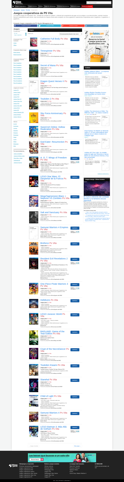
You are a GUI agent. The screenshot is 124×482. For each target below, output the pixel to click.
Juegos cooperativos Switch (26, 471)
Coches (15, 128)
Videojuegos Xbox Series (51, 473)
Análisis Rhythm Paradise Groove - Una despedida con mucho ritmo (95, 93)
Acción (15, 124)
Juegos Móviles (17, 114)
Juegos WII (16, 110)
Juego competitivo (18, 153)
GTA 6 (71, 471)
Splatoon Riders (74, 469)
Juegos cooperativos (20, 6)
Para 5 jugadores (17, 69)
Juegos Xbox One (17, 101)
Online (15, 43)
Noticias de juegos (75, 6)
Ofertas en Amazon (87, 6)
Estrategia (15, 135)
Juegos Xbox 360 (17, 105)
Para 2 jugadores (17, 63)
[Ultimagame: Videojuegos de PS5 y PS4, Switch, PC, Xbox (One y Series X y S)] (18, 2)
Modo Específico (17, 54)
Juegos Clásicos (17, 116)
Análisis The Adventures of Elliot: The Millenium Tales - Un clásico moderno (96, 112)
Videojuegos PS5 (49, 469)
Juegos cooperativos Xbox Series (28, 473)
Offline (15, 45)
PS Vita (15, 33)
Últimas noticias (48, 466)
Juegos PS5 (16, 94)
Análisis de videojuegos (103, 173)
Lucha (14, 139)
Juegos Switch (16, 92)
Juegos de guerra (18, 162)
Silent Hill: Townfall (75, 466)
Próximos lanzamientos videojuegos (29, 466)
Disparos (15, 132)
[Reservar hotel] (97, 46)
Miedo (14, 141)
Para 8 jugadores (17, 76)
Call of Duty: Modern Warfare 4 (78, 473)
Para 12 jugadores (17, 78)
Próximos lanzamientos (63, 6)
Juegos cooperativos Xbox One (27, 475)
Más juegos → (77, 446)
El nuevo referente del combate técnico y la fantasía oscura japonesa (96, 199)
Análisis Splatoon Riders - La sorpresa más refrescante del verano (96, 72)
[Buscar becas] (62, 457)
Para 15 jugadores (17, 80)
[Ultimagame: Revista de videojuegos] (13, 6)
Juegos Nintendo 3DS (18, 112)
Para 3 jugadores (17, 65)
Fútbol (14, 137)
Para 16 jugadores (17, 83)
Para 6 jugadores (17, 72)
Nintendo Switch (48, 468)
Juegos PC (16, 90)
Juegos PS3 (16, 103)
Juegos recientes (32, 6)
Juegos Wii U (16, 108)
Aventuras (15, 126)
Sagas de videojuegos (50, 6)
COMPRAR (74, 39)
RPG (14, 146)
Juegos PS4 (16, 96)
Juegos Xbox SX (17, 99)
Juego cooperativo (18, 35)
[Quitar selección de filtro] (26, 33)
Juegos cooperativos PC (25, 477)
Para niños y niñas (18, 158)
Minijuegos (16, 144)
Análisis (41, 6)
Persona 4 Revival (74, 468)
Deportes (15, 130)
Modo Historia (16, 52)
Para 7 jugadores (17, 74)
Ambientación (17, 160)
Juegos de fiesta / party (19, 156)
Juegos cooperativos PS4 (26, 469)
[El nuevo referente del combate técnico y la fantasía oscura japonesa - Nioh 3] (97, 188)
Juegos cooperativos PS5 (26, 468)
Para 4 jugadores (17, 67)
